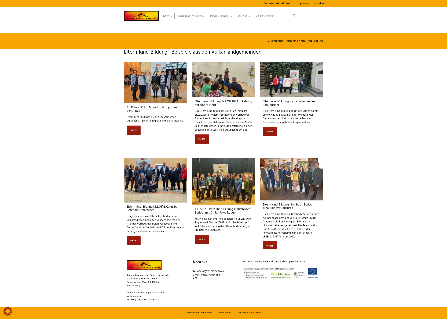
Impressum (304, 3)
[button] (7, 311)
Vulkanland (275, 41)
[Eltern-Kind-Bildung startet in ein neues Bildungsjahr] (291, 79)
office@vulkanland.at (211, 275)
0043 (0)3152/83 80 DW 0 (210, 271)
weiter (133, 130)
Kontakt (320, 3)
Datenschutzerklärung (278, 3)
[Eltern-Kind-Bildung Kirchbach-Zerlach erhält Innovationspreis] (291, 179)
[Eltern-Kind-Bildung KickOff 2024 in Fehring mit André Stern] (223, 79)
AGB (195, 278)
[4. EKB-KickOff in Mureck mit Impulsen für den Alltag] (155, 82)
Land (276, 262)
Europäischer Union (294, 262)
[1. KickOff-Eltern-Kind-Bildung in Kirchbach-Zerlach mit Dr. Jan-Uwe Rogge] (223, 181)
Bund (270, 262)
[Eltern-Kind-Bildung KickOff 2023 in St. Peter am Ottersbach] (155, 180)
